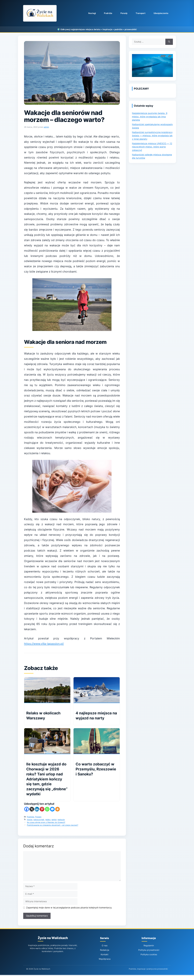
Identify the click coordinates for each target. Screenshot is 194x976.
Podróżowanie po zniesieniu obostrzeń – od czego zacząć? (52, 825)
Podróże (108, 13)
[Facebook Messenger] (52, 809)
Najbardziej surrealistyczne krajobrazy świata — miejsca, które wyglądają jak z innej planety (152, 135)
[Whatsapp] (47, 809)
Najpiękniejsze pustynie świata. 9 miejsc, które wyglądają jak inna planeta (149, 116)
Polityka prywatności (148, 950)
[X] (31, 809)
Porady (124, 13)
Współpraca (104, 959)
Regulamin (149, 945)
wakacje (61, 819)
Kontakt (104, 954)
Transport (140, 13)
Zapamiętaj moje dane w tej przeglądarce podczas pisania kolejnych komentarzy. (69, 907)
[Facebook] (26, 809)
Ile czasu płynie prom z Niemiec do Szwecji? (46, 822)
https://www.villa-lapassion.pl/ (44, 643)
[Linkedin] (37, 809)
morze (29, 819)
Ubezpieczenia (161, 13)
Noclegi (92, 13)
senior (53, 819)
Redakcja (104, 950)
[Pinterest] (42, 809)
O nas (104, 945)
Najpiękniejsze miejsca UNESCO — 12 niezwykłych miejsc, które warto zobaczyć (152, 147)
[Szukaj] (169, 42)
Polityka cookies (149, 954)
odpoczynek (38, 819)
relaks (47, 819)
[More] (57, 809)
